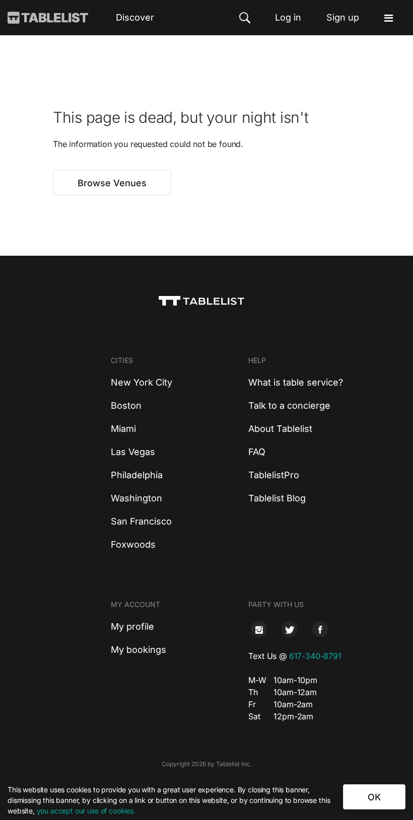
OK (374, 797)
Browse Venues (112, 183)
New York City (141, 382)
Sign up (342, 17)
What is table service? (295, 382)
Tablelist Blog (277, 498)
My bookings (138, 649)
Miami (123, 428)
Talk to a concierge (289, 405)
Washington (136, 498)
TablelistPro (273, 475)
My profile (132, 626)
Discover (135, 17)
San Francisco (141, 521)
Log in (288, 17)
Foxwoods (133, 544)
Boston (126, 405)
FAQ (256, 451)
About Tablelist (280, 428)
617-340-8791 (315, 656)
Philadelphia (137, 475)
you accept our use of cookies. (86, 810)
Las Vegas (133, 451)
